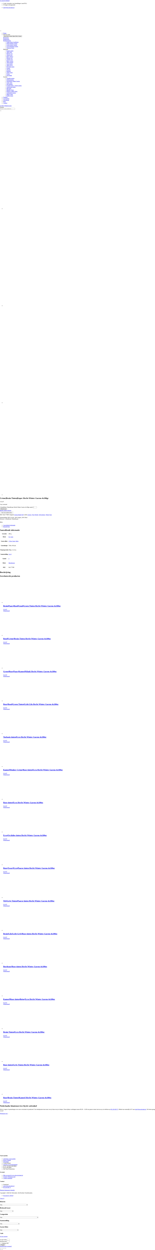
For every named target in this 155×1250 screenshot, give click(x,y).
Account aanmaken (4, 1236)
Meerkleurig (12, 563)
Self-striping (42, 514)
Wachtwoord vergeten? (6, 1246)
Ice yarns (11, 537)
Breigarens (6, 37)
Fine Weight (35, 514)
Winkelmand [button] (6, 611)
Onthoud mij (5, 1243)
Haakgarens (6, 39)
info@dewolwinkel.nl (140, 1109)
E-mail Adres (3, 1239)
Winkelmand (3, 509)
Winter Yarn (49, 514)
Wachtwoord (3, 1241)
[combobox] (7, 109)
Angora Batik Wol (18, 514)
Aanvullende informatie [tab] (9, 525)
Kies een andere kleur (7, 512)
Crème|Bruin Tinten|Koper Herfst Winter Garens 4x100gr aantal (16, 507)
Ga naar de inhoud (4, 0)
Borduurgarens (7, 40)
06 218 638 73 (114, 1109)
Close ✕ (2, 1198)
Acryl (10, 554)
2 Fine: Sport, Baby (14, 541)
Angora (29, 514)
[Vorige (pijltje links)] (0, 1249)
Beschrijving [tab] (6, 526)
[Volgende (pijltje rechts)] (2, 1249)
